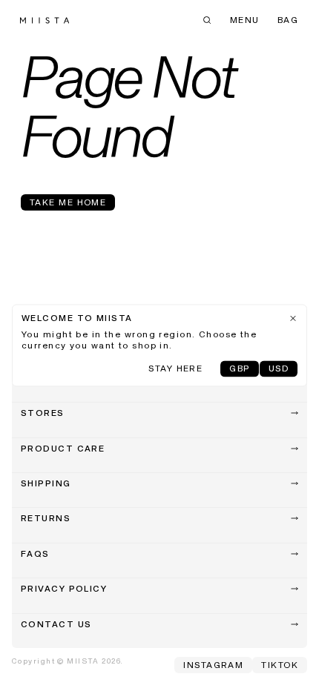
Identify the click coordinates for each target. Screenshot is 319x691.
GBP (239, 370)
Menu (245, 20)
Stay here (175, 370)
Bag (287, 20)
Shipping (46, 484)
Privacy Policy (64, 589)
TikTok (279, 665)
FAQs (35, 554)
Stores (43, 413)
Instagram (213, 665)
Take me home (68, 203)
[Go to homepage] (44, 20)
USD (279, 370)
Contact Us (56, 625)
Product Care (63, 449)
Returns (45, 519)
